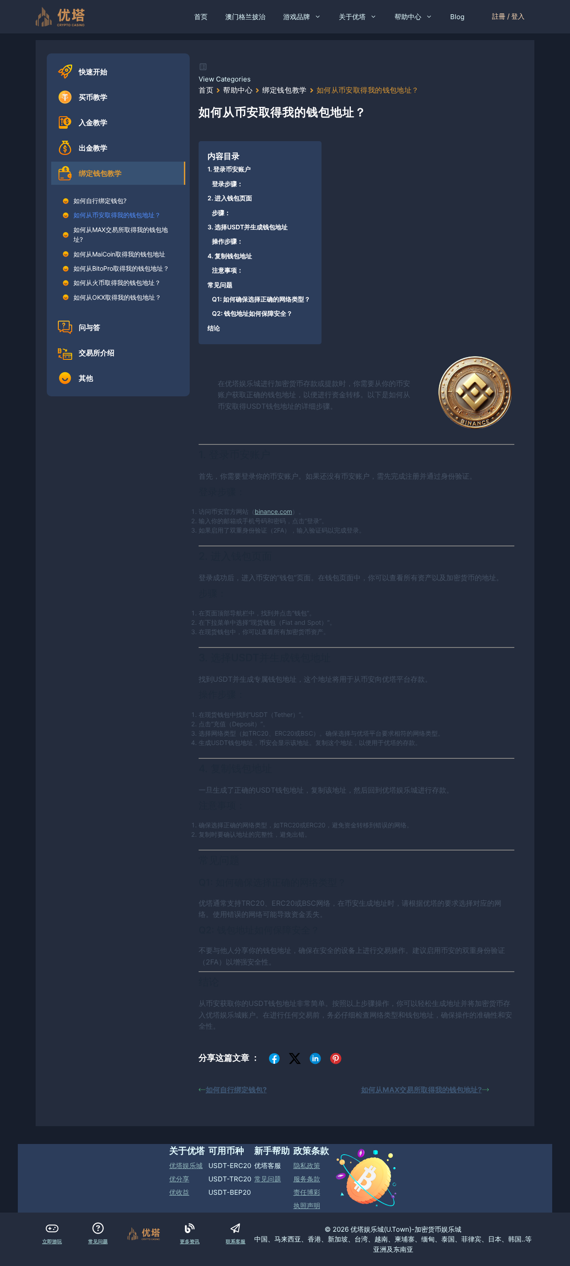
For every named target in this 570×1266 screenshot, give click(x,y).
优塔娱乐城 (186, 1165)
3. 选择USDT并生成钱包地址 (248, 227)
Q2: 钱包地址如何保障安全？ (252, 313)
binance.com (273, 511)
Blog (457, 16)
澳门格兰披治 (245, 16)
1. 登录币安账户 (229, 169)
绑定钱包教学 (284, 89)
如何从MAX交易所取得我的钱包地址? (421, 1089)
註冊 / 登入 (508, 16)
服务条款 (306, 1179)
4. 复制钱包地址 (230, 256)
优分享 (179, 1179)
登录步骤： (227, 183)
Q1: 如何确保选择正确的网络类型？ (261, 299)
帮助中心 (408, 16)
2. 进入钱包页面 (230, 198)
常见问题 (220, 285)
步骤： (221, 212)
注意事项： (227, 270)
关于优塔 (352, 16)
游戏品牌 (296, 16)
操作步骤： (227, 241)
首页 (201, 16)
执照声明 (306, 1205)
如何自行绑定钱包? (236, 1089)
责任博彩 (306, 1192)
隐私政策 (306, 1165)
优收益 (179, 1192)
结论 (214, 328)
